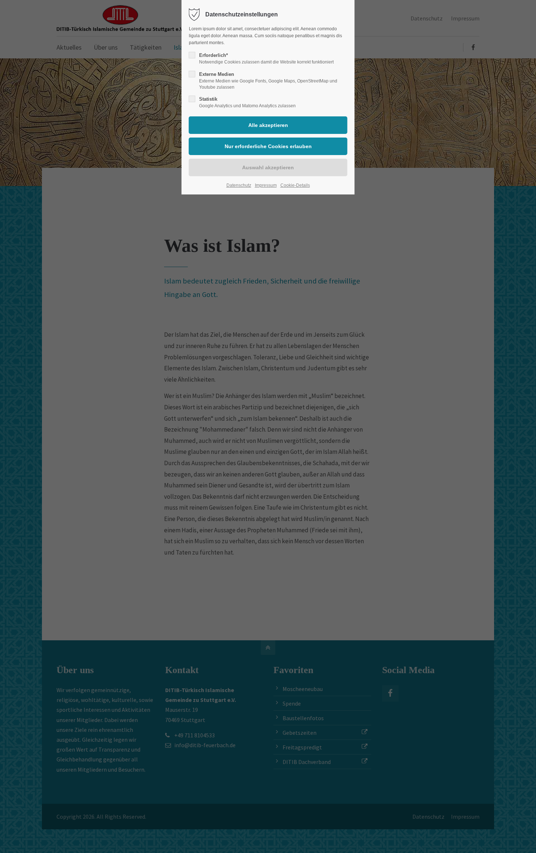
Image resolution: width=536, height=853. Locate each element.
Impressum (266, 185)
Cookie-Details (295, 185)
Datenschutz (238, 185)
